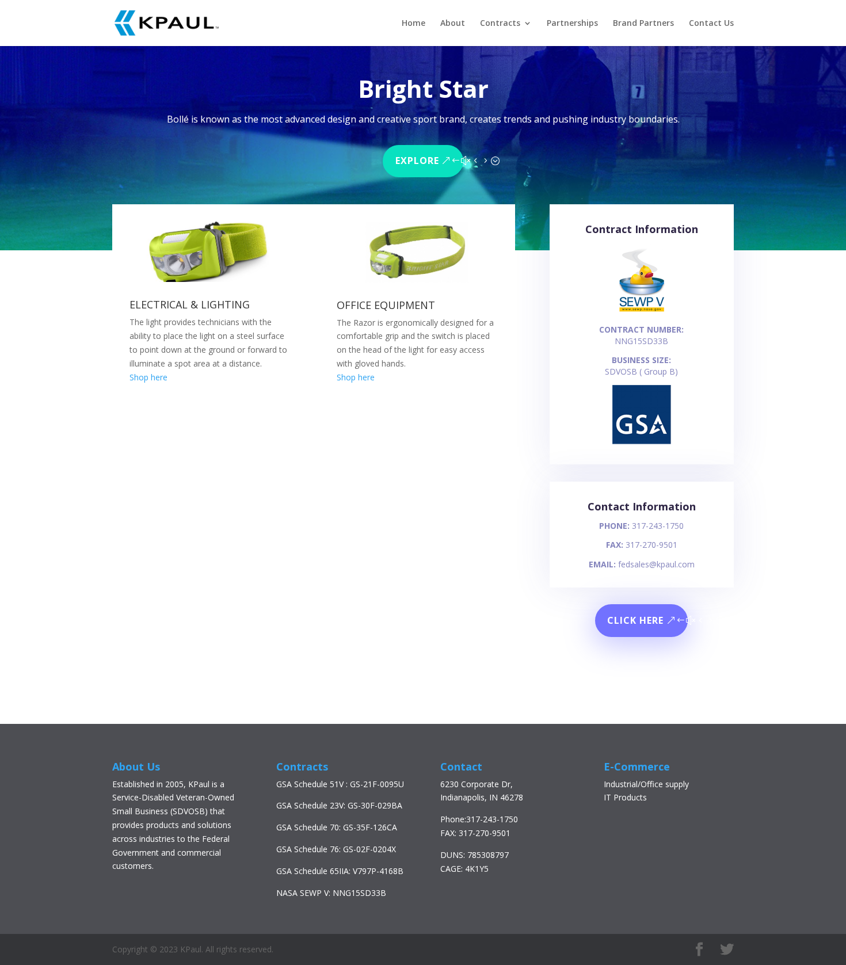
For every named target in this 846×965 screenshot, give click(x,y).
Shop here (148, 377)
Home (413, 23)
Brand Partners (643, 23)
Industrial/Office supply (646, 784)
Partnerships (572, 23)
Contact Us (711, 23)
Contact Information (642, 506)
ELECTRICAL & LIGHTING (189, 304)
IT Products (625, 797)
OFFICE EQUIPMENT (386, 305)
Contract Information (641, 229)
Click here (635, 620)
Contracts (500, 23)
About (452, 23)
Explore (417, 160)
